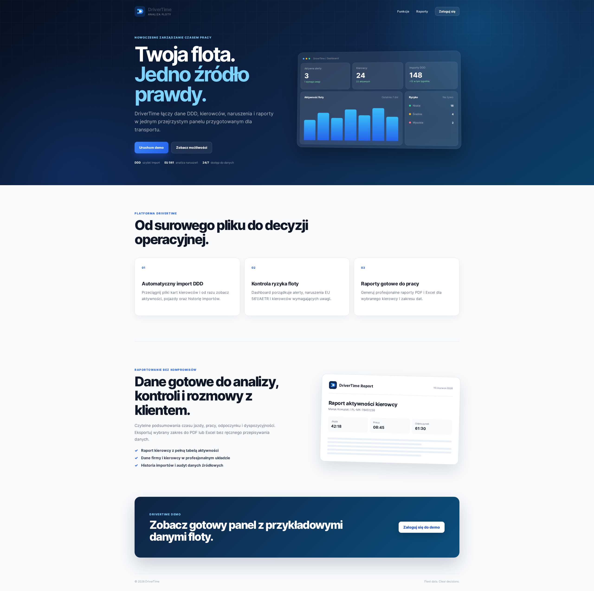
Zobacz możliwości (191, 147)
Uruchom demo (151, 147)
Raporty (422, 11)
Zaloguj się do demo (421, 527)
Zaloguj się (447, 11)
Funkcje (403, 11)
